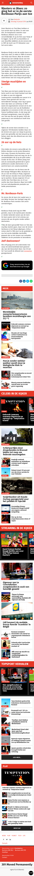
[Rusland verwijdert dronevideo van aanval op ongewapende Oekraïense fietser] (5, 631)
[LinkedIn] (10, 839)
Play (8, 835)
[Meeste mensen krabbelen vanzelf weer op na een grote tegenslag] (5, 381)
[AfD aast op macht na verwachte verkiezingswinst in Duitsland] (5, 650)
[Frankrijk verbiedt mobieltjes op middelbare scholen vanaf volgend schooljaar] (5, 458)
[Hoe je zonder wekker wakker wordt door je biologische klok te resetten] (17, 342)
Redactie (17, 19)
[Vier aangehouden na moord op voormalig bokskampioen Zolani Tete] (5, 371)
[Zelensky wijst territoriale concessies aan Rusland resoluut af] (5, 641)
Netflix (4, 545)
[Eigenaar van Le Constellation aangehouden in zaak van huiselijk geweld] (17, 563)
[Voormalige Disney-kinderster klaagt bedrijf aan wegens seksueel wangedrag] (5, 505)
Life (24, 835)
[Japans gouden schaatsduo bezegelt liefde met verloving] (5, 746)
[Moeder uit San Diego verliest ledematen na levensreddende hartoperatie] (5, 332)
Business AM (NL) (7, 850)
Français (4, 843)
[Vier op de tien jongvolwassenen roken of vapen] (5, 515)
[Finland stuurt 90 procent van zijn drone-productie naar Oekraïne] (5, 468)
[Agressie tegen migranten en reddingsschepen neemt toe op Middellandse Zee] (5, 737)
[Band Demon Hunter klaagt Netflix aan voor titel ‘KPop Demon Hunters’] (14, 533)
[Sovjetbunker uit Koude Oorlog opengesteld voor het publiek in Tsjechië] (17, 478)
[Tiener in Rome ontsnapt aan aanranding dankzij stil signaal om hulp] (5, 593)
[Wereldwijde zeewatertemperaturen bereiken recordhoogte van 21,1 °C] (17, 293)
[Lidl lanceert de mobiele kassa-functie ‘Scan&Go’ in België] (17, 603)
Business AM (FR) (20, 850)
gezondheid (5, 357)
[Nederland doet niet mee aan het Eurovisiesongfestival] (5, 727)
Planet (14, 835)
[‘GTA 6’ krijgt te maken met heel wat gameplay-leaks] (4, 821)
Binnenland (5, 619)
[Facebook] (3, 839)
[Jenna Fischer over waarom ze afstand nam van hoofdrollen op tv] (4, 800)
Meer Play (23, 828)
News (4, 835)
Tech (19, 835)
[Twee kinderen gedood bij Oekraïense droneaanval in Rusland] (5, 699)
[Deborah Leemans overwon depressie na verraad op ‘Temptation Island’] (5, 322)
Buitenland (5, 308)
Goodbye (5, 852)
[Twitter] (6, 839)
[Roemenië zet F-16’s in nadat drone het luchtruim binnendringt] (5, 709)
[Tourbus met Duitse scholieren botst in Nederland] (5, 718)
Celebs (4, 329)
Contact (4, 857)
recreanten (28, 251)
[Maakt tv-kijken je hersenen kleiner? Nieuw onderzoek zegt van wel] (4, 807)
